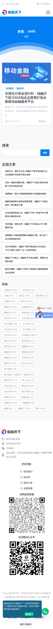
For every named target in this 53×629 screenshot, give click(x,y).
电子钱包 (10, 369)
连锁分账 (27, 397)
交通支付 (11, 290)
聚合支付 (27, 385)
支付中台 (10, 318)
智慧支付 (10, 352)
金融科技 (28, 402)
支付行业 (10, 335)
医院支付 (10, 307)
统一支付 (28, 380)
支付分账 (11, 323)
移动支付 (10, 380)
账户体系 (28, 391)
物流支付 (10, 363)
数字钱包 (28, 340)
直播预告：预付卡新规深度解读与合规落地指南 (25, 193)
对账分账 (27, 312)
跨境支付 (10, 397)
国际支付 (10, 312)
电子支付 (27, 363)
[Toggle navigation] (48, 12)
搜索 (5, 145)
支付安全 (29, 323)
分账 (9, 295)
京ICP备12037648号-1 (26, 597)
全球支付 (29, 290)
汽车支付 (28, 357)
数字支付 (10, 340)
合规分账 (28, 307)
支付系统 (29, 329)
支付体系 (28, 318)
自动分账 (10, 391)
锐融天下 (24, 408)
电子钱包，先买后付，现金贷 (19, 374)
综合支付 (10, 385)
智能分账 (28, 352)
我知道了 (29, 614)
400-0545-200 (12, 4)
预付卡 (40, 408)
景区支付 (10, 346)
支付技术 (10, 329)
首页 (26, 36)
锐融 (8, 408)
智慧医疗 (27, 346)
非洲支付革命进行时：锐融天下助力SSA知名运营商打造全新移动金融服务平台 (26, 97)
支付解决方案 (30, 335)
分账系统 (41, 295)
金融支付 (10, 402)
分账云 (24, 295)
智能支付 (10, 357)
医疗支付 (27, 301)
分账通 (10, 301)
